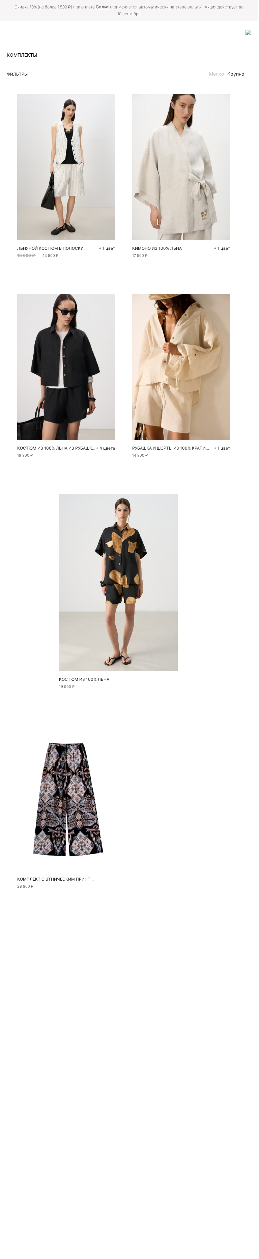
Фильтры (17, 74)
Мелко (216, 74)
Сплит (102, 6)
